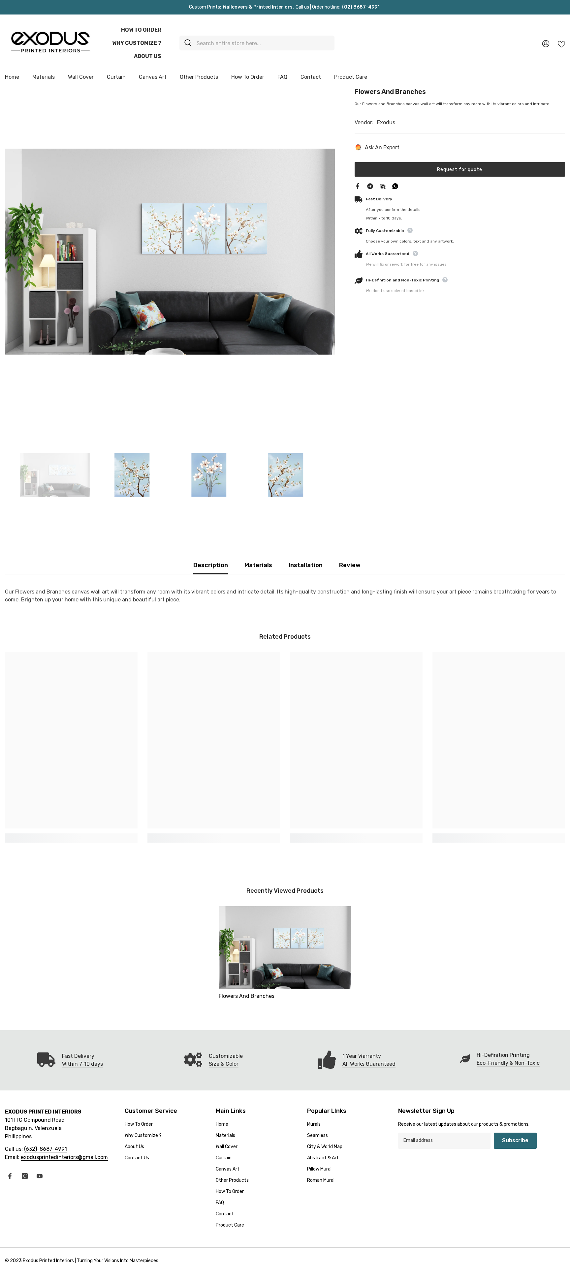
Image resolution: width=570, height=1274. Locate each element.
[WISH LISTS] (561, 43)
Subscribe (515, 1140)
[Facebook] (358, 186)
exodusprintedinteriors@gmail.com (64, 1157)
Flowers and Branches (246, 996)
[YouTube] (40, 1176)
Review (350, 565)
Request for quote (459, 169)
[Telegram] (370, 186)
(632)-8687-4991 (45, 1149)
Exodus (386, 122)
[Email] (383, 186)
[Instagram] (25, 1176)
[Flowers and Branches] (285, 947)
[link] (71, 838)
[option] (170, 251)
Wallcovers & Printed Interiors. (258, 7)
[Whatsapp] (395, 186)
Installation (306, 565)
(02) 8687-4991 (361, 7)
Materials (258, 565)
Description (210, 565)
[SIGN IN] (546, 43)
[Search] (256, 43)
